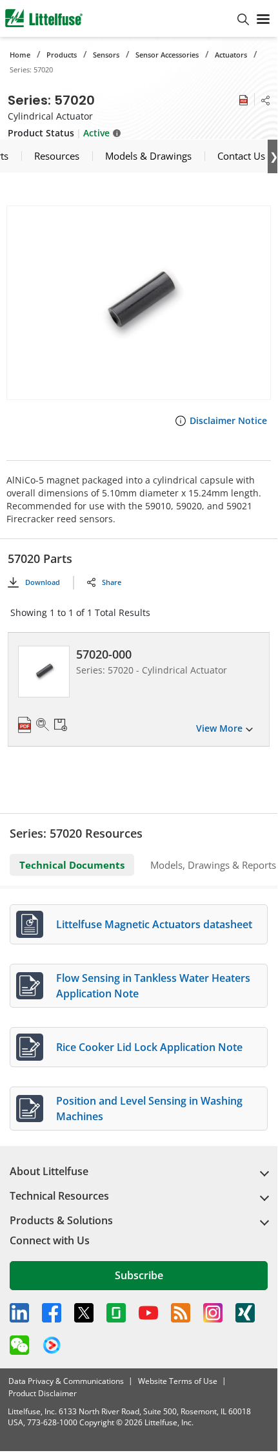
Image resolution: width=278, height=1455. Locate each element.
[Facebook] (51, 1312)
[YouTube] (148, 1312)
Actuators (231, 54)
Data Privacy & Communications (66, 1380)
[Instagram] (213, 1312)
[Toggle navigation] (263, 18)
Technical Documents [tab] (71, 864)
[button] (138, 302)
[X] (84, 1312)
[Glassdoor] (116, 1312)
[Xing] (245, 1312)
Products (61, 54)
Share (111, 582)
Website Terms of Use (177, 1380)
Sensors (106, 54)
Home (20, 54)
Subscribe (139, 1275)
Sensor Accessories (167, 54)
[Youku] (51, 1345)
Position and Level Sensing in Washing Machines (149, 1108)
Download (42, 582)
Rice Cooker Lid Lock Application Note (149, 1047)
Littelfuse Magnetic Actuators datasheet (154, 924)
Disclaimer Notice (228, 420)
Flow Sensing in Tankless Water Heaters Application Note (153, 986)
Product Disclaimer (42, 1393)
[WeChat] (19, 1345)
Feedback (265, 729)
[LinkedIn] (19, 1312)
